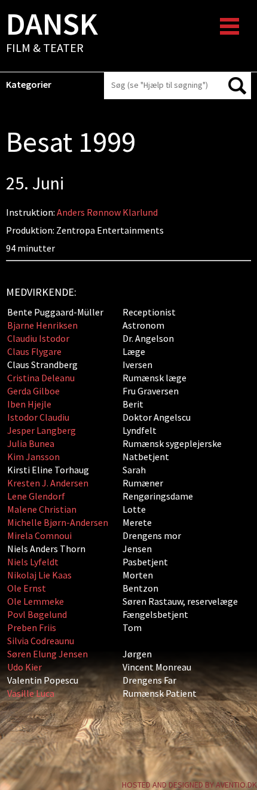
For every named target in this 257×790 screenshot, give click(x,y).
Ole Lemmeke (35, 601)
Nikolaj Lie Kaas (39, 575)
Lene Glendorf (36, 496)
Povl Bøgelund (37, 614)
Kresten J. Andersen (47, 483)
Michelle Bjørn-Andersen (57, 522)
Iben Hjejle (29, 404)
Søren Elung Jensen (47, 654)
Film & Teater (52, 33)
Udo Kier (24, 667)
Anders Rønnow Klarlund (107, 212)
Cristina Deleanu (41, 378)
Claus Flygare (34, 351)
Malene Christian (42, 509)
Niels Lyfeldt (33, 562)
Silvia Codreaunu (40, 641)
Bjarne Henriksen (43, 325)
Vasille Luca (30, 693)
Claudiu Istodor (38, 338)
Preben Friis (31, 627)
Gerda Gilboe (33, 391)
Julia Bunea (30, 443)
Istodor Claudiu (38, 417)
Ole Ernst (26, 588)
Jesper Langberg (41, 430)
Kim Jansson (33, 457)
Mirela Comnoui (39, 535)
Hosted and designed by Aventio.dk (189, 784)
